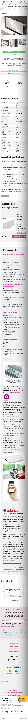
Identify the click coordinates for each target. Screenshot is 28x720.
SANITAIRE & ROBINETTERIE (14, 693)
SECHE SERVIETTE (14, 690)
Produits (14, 649)
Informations (14, 643)
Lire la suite (14, 67)
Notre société (14, 652)
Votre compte (14, 646)
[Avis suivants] (25, 591)
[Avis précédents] (3, 591)
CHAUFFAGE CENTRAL (14, 695)
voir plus (8, 592)
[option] (5, 43)
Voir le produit (21, 233)
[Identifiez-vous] (21, 2)
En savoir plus (5, 196)
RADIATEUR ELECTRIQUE (14, 688)
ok (25, 620)
